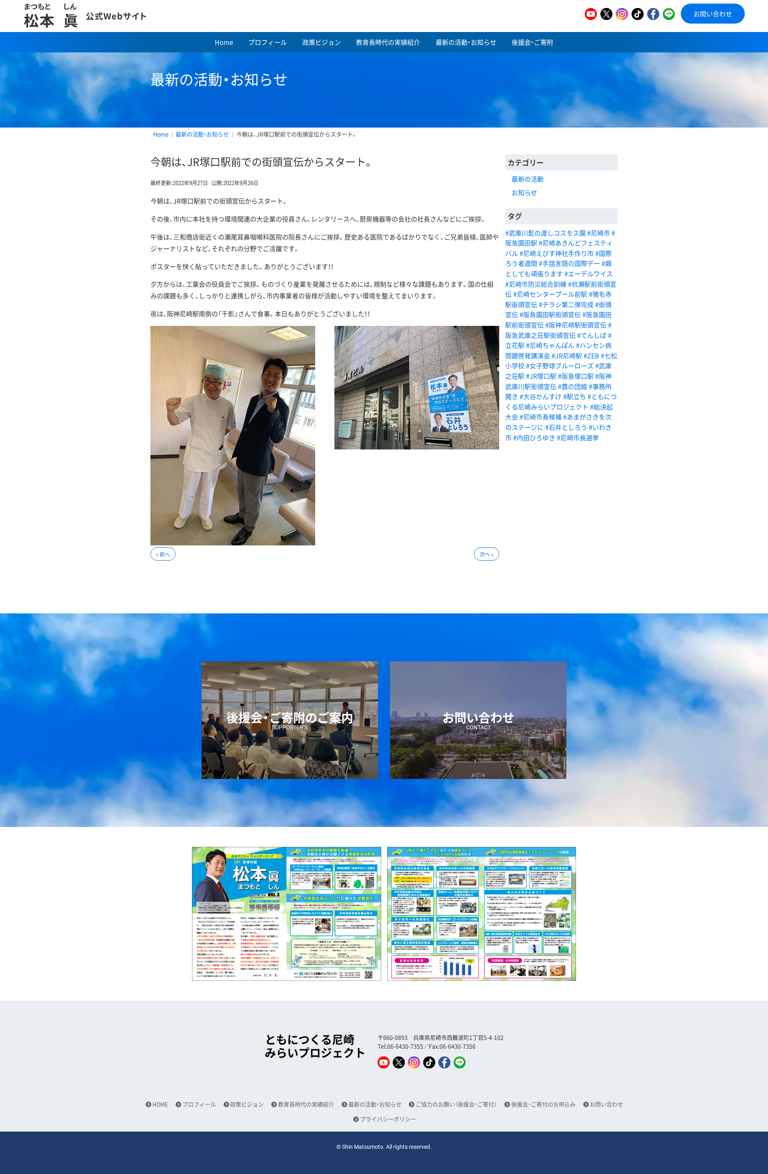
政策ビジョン (321, 42)
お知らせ (524, 192)
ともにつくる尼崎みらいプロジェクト (315, 1046)
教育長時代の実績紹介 (388, 42)
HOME (160, 1104)
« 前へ (163, 554)
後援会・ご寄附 (532, 42)
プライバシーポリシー (388, 1119)
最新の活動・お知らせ (466, 42)
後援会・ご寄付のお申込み (543, 1104)
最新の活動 (528, 179)
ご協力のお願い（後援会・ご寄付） (456, 1104)
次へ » (487, 554)
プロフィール (267, 42)
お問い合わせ (713, 13)
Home (224, 42)
